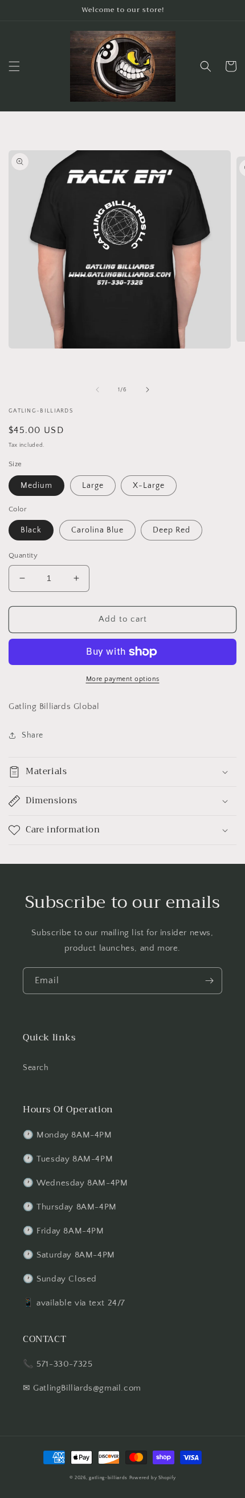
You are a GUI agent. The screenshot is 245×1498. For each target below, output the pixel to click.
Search (36, 1067)
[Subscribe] (209, 980)
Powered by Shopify (152, 1477)
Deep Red (171, 530)
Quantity (23, 555)
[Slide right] (147, 389)
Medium (36, 485)
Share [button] (32, 735)
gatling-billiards (108, 1477)
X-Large (149, 485)
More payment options (123, 679)
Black (31, 530)
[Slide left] (97, 389)
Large (93, 485)
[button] (14, 66)
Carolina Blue (97, 530)
